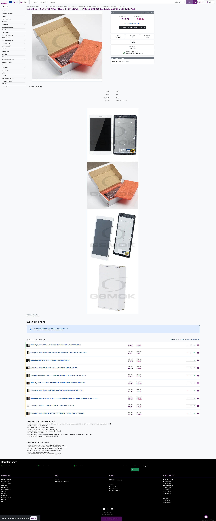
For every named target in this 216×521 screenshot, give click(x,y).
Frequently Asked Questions (62, 481)
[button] (198, 2)
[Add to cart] (198, 345)
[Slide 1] (66, 79)
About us (3, 499)
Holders (4, 65)
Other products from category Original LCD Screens (184, 339)
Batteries (4, 30)
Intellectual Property (6, 497)
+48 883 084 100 (167, 493)
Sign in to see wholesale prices (132, 23)
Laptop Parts (5, 32)
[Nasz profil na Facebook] (104, 509)
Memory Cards (6, 51)
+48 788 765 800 (167, 491)
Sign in (211, 2)
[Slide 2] (69, 79)
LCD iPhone (5, 70)
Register (134, 469)
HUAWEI (46, 6)
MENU (24, 2)
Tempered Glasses (7, 62)
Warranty (3, 491)
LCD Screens (5, 11)
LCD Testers (5, 86)
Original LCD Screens (7, 13)
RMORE (4, 84)
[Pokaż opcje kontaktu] (15, 2)
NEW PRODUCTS (6, 19)
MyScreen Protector (7, 81)
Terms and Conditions (6, 483)
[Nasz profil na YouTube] (112, 509)
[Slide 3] (72, 79)
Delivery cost (4, 485)
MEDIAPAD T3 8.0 (53, 6)
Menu (4, 7)
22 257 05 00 (168, 483)
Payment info (4, 487)
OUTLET (4, 16)
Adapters (4, 21)
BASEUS (4, 75)
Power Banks (5, 57)
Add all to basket (112, 518)
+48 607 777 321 (167, 487)
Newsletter (4, 493)
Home (28, 6)
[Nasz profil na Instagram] (108, 509)
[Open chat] (206, 516)
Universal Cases (6, 46)
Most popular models (6, 481)
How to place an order (6, 489)
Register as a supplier (6, 479)
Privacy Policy (4, 495)
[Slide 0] (63, 79)
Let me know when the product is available (132, 27)
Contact (3, 501)
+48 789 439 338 (167, 489)
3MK (3, 73)
